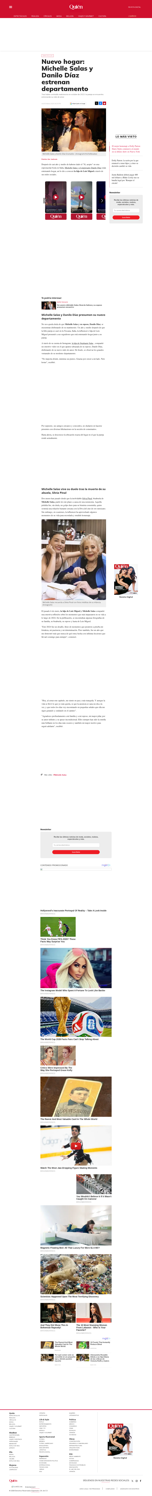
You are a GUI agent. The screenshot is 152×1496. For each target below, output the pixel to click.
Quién (12, 1413)
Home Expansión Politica (48, 1461)
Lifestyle (42, 1450)
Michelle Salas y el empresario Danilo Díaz (83, 167)
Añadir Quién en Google (78, 103)
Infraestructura (75, 1445)
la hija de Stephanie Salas (82, 343)
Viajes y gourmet (86, 16)
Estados (72, 1430)
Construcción (74, 1441)
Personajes (13, 1441)
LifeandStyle (74, 1415)
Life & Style (44, 1419)
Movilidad (73, 1463)
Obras (41, 1469)
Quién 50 (132, 16)
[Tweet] (96, 103)
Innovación (73, 1467)
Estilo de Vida (14, 1446)
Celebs (11, 1459)
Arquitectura (74, 1448)
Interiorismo (74, 1450)
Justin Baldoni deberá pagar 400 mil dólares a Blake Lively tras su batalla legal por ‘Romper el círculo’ (125, 178)
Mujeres (12, 1465)
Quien (132, 1481)
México (71, 1424)
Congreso (73, 1426)
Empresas (43, 1458)
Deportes (42, 1426)
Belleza (70, 16)
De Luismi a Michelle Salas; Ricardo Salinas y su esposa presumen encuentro (79, 306)
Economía (43, 1463)
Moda (59, 16)
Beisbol (42, 1441)
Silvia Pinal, (87, 498)
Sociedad (72, 1435)
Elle (10, 1452)
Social (71, 1458)
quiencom (138, 1480)
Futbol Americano (46, 1443)
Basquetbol (44, 1445)
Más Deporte (44, 1448)
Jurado (12, 1448)
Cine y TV (42, 1428)
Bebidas (12, 1437)
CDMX (71, 1428)
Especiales (43, 1415)
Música (42, 1430)
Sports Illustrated (47, 1437)
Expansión (44, 1456)
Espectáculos (20, 16)
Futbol (42, 1439)
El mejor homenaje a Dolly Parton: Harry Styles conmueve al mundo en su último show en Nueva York (126, 149)
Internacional (44, 1465)
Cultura (102, 16)
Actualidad (13, 1467)
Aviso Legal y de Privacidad (90, 1489)
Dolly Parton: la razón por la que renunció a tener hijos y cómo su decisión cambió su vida (125, 163)
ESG (40, 1471)
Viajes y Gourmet (15, 1426)
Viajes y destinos (15, 1439)
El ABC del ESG (74, 1469)
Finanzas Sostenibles (77, 1465)
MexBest (13, 1432)
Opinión (42, 1413)
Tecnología (43, 1467)
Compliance (110, 1489)
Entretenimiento (45, 1424)
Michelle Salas (61, 775)
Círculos (48, 16)
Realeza (35, 16)
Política (72, 1419)
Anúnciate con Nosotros (129, 1489)
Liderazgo (13, 1469)
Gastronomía (14, 1435)
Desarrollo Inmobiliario (78, 1443)
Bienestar (12, 1443)
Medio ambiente (75, 1456)
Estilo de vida (14, 1461)
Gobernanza (74, 1461)
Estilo (41, 1422)
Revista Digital (134, 7)
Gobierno (72, 1422)
